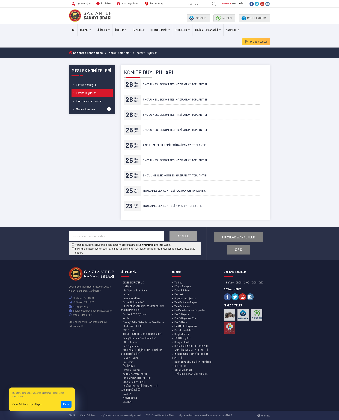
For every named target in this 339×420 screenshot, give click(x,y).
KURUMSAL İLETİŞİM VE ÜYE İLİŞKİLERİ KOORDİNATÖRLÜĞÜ (141, 352)
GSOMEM (127, 401)
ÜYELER (119, 29)
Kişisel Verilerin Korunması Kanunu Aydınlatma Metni (205, 415)
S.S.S (238, 249)
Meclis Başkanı (181, 314)
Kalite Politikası (182, 290)
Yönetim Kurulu (182, 306)
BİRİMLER (102, 29)
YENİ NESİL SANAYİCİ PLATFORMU (191, 373)
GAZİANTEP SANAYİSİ (206, 29)
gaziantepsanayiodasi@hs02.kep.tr (92, 310)
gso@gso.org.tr (81, 306)
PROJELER (181, 29)
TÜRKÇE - (227, 3)
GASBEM (227, 18)
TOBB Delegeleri (182, 338)
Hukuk (126, 294)
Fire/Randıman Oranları (89, 101)
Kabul (66, 404)
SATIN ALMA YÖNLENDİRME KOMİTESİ (193, 361)
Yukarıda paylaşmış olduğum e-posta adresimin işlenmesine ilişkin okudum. (123, 244)
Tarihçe (178, 282)
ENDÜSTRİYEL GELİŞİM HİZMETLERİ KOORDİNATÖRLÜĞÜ (139, 387)
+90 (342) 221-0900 (83, 297)
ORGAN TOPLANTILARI (134, 381)
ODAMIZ (84, 29)
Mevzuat (178, 294)
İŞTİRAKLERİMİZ (158, 29)
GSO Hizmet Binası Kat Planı (160, 415)
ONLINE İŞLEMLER (258, 41)
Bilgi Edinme (105, 3)
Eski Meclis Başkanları (185, 326)
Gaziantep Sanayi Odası (87, 53)
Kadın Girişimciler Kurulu (135, 373)
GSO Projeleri (129, 330)
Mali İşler (127, 286)
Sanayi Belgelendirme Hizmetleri (139, 338)
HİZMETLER (138, 29)
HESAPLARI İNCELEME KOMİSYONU (191, 346)
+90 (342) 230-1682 (83, 302)
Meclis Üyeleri (181, 322)
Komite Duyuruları (86, 92)
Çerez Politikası (88, 415)
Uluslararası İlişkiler (133, 326)
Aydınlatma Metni (152, 244)
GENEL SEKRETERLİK (133, 282)
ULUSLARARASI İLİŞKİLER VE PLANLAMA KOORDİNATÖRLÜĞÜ (142, 308)
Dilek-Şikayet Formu (130, 3)
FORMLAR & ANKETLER (238, 237)
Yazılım (126, 318)
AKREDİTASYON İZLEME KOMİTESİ (191, 349)
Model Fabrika (130, 397)
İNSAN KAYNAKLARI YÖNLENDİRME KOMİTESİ (190, 356)
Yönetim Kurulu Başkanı (186, 302)
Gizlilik (72, 415)
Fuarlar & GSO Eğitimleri (135, 314)
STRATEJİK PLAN (183, 369)
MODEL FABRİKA (256, 18)
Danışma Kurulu (182, 342)
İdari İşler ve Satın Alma (135, 290)
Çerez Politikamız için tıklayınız (27, 404)
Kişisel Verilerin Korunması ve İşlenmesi (121, 415)
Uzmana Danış (156, 3)
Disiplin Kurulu (181, 334)
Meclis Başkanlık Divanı (186, 318)
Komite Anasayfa (86, 84)
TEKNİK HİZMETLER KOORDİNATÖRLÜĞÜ (142, 334)
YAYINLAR (231, 29)
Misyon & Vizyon (182, 286)
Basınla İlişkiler (130, 357)
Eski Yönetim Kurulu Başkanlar (189, 310)
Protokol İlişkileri (131, 369)
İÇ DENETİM (180, 365)
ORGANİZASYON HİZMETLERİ (137, 377)
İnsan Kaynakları (131, 298)
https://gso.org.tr (82, 314)
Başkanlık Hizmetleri (133, 302)
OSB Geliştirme (130, 342)
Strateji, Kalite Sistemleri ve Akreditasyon (144, 322)
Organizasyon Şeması (185, 298)
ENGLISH (236, 3)
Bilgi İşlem (128, 361)
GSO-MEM (200, 18)
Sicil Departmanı (131, 346)
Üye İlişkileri (129, 365)
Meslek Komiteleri (120, 53)
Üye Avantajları (83, 3)
